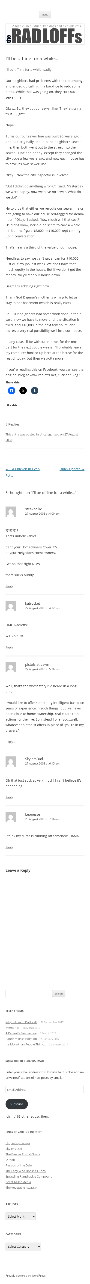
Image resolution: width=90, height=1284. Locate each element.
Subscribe (16, 1104)
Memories (12, 1028)
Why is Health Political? (21, 1022)
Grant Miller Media (18, 1182)
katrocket (32, 603)
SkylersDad (34, 758)
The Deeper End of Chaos (23, 1154)
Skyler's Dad (14, 1149)
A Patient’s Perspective (21, 1033)
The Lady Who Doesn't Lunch (26, 1171)
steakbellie (33, 509)
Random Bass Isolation (21, 1039)
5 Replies (13, 424)
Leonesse (32, 814)
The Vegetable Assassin (21, 1187)
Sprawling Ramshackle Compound (29, 1176)
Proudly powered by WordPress (26, 1276)
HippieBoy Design (18, 1143)
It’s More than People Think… (25, 1044)
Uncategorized (49, 434)
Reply (9, 586)
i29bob (10, 1160)
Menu (45, 14)
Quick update (72, 469)
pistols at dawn (37, 664)
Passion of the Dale (19, 1165)
